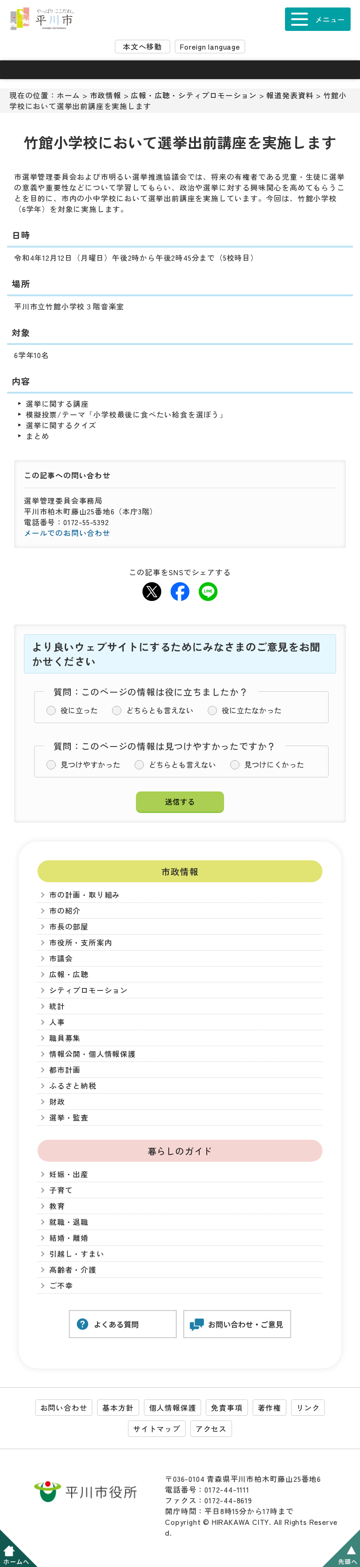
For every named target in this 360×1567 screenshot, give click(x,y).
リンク (308, 1407)
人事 (57, 1022)
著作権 (269, 1407)
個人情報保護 (172, 1407)
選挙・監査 (69, 1117)
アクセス (211, 1428)
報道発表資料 (290, 95)
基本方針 (118, 1407)
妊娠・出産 (69, 1174)
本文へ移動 (142, 46)
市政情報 (105, 95)
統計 (57, 1006)
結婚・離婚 (69, 1237)
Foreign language (210, 46)
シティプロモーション (88, 990)
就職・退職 (69, 1221)
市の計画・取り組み (84, 894)
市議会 (61, 958)
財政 (57, 1101)
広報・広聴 (69, 974)
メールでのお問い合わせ (67, 532)
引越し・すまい (77, 1253)
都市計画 (65, 1069)
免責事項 (226, 1407)
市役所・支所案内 (80, 942)
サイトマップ (156, 1428)
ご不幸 (61, 1285)
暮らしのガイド (180, 1150)
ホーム (68, 95)
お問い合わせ (64, 1407)
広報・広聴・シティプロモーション (194, 95)
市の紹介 (65, 910)
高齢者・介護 (73, 1269)
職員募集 (65, 1037)
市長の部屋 (69, 926)
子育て (61, 1190)
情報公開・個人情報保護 (92, 1053)
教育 (57, 1206)
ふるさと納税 (73, 1085)
